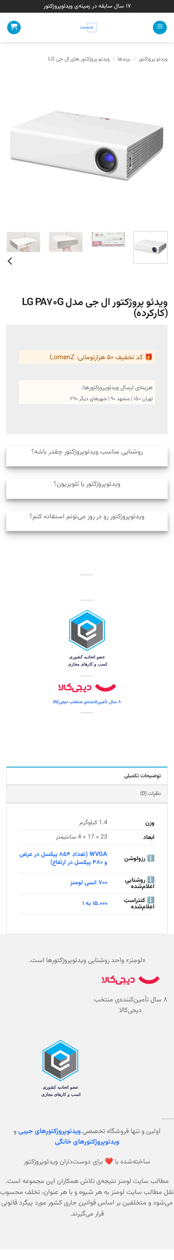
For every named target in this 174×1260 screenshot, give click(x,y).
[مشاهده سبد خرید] (14, 28)
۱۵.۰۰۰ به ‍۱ (94, 903)
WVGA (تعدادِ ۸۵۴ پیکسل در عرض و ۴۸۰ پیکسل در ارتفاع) (63, 858)
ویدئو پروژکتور (153, 59)
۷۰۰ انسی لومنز (88, 883)
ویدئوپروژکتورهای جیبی (49, 1131)
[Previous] (153, 144)
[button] (160, 28)
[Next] (14, 144)
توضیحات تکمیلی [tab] (142, 776)
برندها (123, 59)
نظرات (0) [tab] (150, 794)
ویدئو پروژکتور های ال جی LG (79, 59)
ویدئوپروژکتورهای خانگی (87, 1142)
